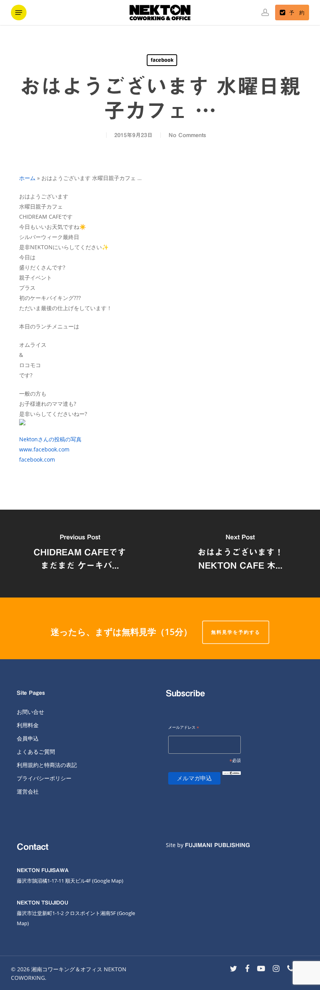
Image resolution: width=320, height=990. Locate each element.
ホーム (27, 178)
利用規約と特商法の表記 (47, 765)
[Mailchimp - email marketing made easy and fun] (231, 779)
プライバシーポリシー (44, 778)
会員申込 (28, 738)
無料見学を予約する (235, 632)
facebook (162, 60)
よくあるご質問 (36, 751)
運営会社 (28, 791)
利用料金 (28, 725)
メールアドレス (183, 727)
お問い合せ (30, 711)
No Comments (187, 135)
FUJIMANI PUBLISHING (217, 845)
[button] (19, 12)
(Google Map (107, 880)
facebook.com (37, 459)
